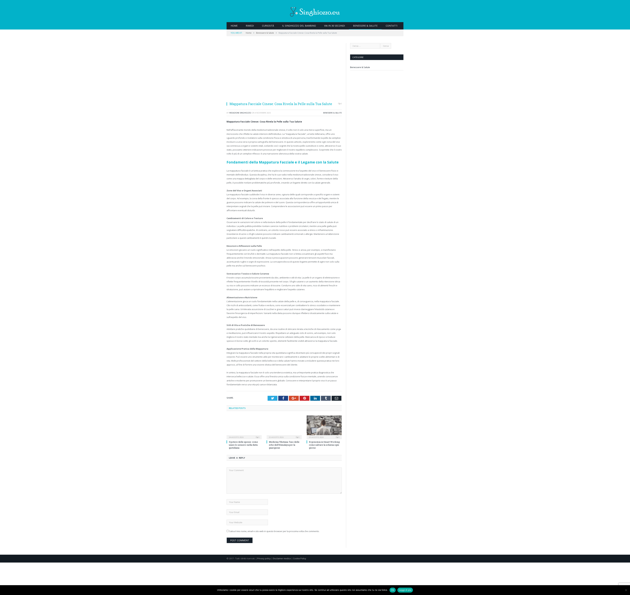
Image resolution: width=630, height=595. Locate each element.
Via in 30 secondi (334, 25)
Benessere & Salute (365, 25)
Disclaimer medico (282, 558)
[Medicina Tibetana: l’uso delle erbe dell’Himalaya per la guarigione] (284, 426)
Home (234, 25)
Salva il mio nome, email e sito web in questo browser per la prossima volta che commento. (274, 531)
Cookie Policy (299, 558)
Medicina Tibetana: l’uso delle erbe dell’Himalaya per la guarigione (284, 444)
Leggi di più (405, 590)
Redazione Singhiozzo (240, 112)
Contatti (391, 25)
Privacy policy (264, 558)
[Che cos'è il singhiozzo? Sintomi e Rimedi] (315, 11)
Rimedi (250, 25)
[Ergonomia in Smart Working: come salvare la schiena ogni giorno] (324, 426)
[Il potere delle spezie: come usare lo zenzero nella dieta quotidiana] (244, 426)
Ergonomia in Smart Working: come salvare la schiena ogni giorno (324, 444)
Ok (392, 590)
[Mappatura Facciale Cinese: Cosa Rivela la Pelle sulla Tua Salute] (284, 71)
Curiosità (268, 25)
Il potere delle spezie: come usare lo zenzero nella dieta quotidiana (243, 444)
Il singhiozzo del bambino (299, 25)
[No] (626, 590)
